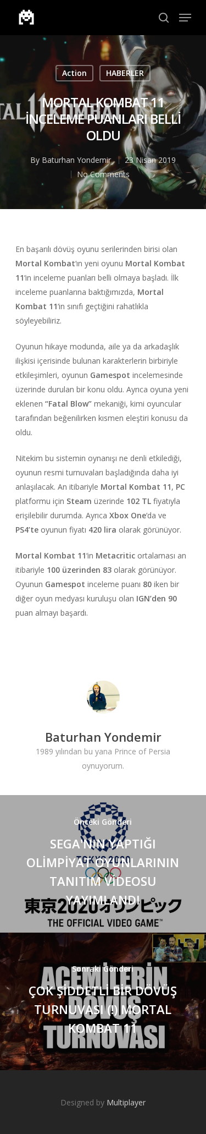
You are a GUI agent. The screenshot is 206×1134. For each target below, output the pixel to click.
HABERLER (125, 73)
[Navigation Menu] (185, 17)
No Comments (103, 174)
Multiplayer (126, 1102)
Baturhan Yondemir (76, 160)
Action (74, 73)
